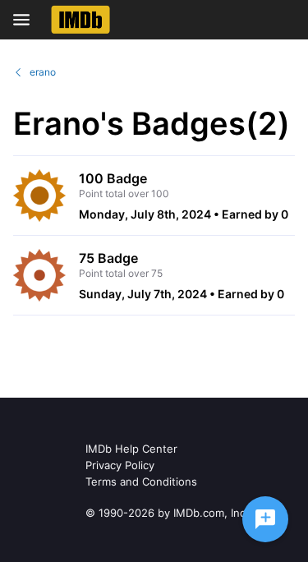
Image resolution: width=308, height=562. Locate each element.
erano (43, 72)
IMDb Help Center (131, 448)
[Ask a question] (265, 519)
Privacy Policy (119, 465)
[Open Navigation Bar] (26, 20)
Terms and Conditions (141, 481)
